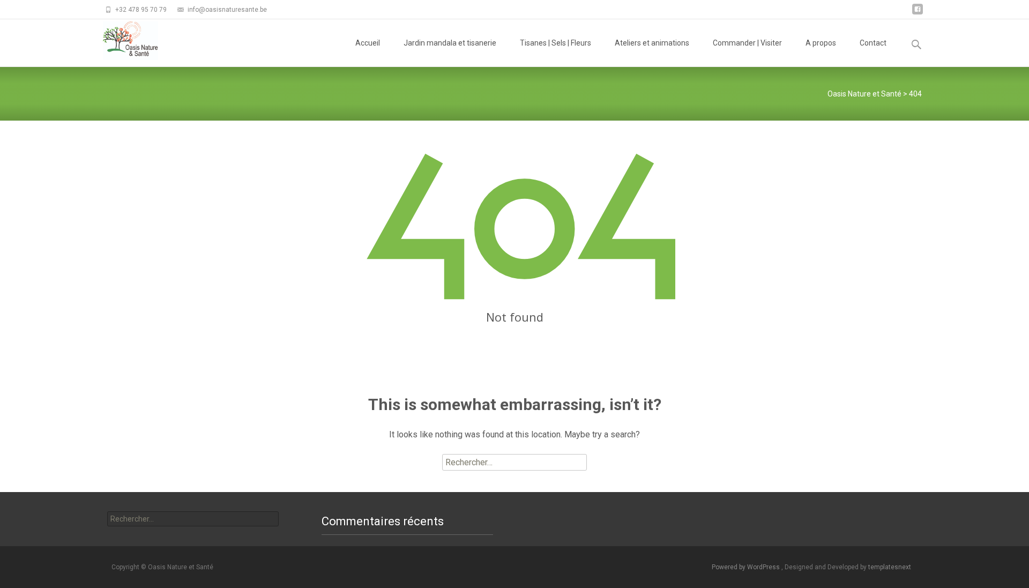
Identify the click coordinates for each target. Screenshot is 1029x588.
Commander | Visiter (747, 43)
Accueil (367, 43)
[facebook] (917, 13)
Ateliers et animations (652, 43)
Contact (873, 43)
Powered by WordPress (746, 567)
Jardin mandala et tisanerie (450, 43)
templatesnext (889, 567)
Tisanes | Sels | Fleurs (555, 43)
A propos (821, 43)
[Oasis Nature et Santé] (122, 40)
